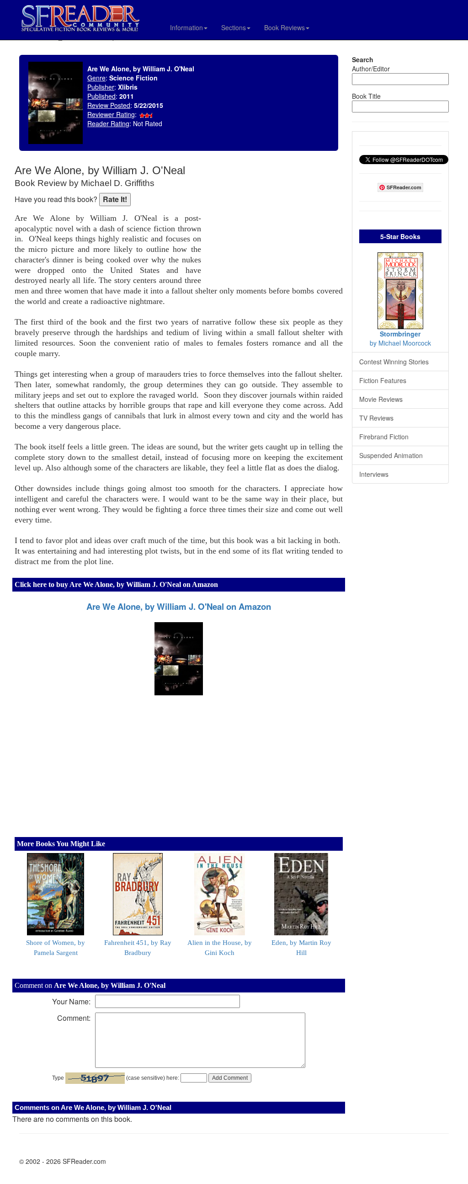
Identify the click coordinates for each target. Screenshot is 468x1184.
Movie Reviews (381, 399)
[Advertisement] (274, 224)
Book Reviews (284, 27)
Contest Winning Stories (394, 361)
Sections (233, 27)
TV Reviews (376, 417)
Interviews (373, 474)
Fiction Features (382, 380)
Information (186, 27)
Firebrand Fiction (384, 436)
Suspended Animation (391, 455)
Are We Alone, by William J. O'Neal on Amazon (178, 606)
